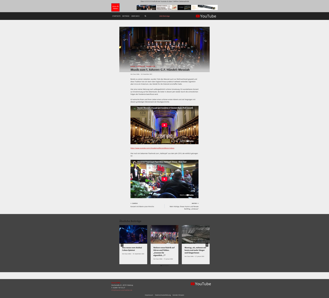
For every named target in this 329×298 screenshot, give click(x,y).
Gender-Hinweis (178, 295)
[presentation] (133, 234)
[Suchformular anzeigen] (145, 16)
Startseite (116, 16)
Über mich (135, 16)
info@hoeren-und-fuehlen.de (121, 290)
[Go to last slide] (122, 245)
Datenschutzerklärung (163, 295)
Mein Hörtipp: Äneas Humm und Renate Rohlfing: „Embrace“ (184, 206)
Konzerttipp (141, 66)
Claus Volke (136, 74)
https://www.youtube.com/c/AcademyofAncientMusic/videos (152, 148)
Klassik (132, 66)
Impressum (149, 295)
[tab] (161, 265)
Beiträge (125, 16)
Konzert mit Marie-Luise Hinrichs (142, 205)
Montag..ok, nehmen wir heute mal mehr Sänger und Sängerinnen (195, 250)
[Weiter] (207, 245)
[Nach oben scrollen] (324, 295)
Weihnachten (150, 66)
